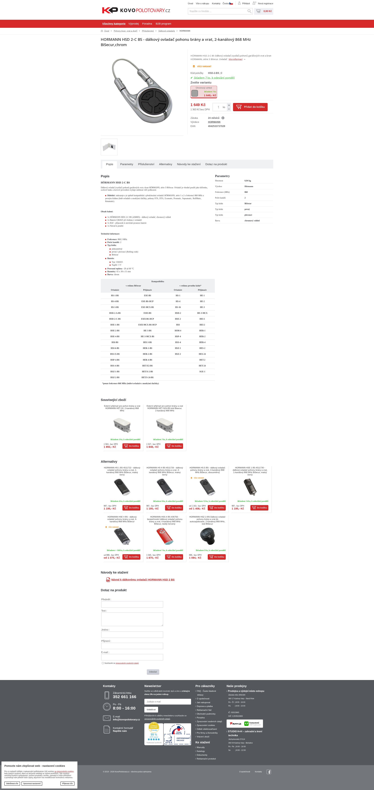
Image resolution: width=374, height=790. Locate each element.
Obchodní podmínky (206, 714)
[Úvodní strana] (136, 10)
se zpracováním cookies (64, 771)
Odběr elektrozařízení (207, 729)
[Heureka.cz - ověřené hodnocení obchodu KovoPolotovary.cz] (153, 745)
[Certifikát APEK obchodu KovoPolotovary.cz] (177, 745)
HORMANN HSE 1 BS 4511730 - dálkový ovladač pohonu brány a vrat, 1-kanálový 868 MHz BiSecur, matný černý (250, 471)
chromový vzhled (204, 88)
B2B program (163, 23)
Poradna (147, 23)
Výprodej (133, 23)
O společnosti (203, 698)
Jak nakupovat (203, 702)
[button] (229, 105)
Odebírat (151, 709)
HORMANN (185, 31)
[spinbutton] (219, 107)
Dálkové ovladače (167, 31)
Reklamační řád (204, 710)
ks (224, 107)
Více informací (235, 59)
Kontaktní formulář (123, 729)
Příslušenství (148, 31)
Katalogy (201, 751)
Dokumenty (202, 755)
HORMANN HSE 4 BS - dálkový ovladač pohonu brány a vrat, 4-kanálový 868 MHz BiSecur (122, 519)
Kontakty (216, 3)
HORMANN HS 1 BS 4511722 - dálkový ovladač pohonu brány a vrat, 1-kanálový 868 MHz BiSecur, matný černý (122, 471)
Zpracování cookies (206, 725)
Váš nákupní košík (259, 11)
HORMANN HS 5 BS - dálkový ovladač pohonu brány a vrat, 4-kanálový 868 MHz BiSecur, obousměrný (207, 469)
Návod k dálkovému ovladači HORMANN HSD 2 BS (143, 579)
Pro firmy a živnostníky (207, 733)
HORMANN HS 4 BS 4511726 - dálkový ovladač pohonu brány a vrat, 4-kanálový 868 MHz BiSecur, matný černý (165, 471)
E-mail (126, 718)
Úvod (190, 3)
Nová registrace (265, 3)
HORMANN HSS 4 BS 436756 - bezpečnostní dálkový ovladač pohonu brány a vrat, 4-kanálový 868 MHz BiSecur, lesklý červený (164, 520)
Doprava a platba (205, 706)
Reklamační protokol (206, 759)
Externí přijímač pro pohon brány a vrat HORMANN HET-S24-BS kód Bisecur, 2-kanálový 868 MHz (165, 408)
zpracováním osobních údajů (127, 663)
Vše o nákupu (202, 3)
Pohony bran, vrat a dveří (125, 31)
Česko (226, 3)
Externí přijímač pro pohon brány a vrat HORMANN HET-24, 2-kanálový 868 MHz (122, 408)
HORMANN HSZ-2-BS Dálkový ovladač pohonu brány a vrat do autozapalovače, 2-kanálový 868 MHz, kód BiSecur (207, 520)
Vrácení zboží (203, 736)
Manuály (201, 747)
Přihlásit (246, 3)
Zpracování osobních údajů (209, 721)
